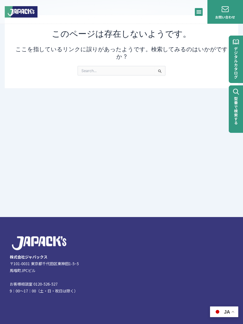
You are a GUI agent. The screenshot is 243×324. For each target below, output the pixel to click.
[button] (199, 12)
